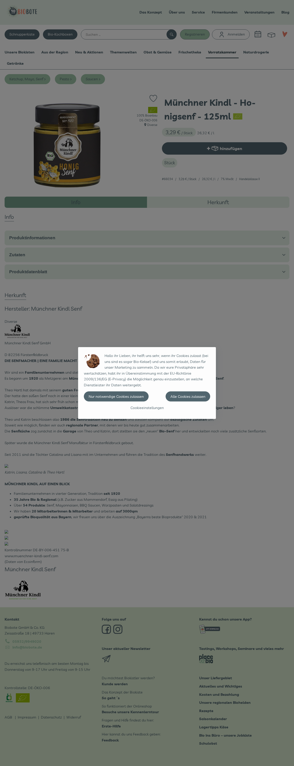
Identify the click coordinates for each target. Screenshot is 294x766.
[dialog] (147, 383)
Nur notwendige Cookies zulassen (116, 396)
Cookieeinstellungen (147, 407)
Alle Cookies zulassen (187, 396)
